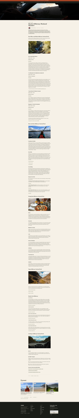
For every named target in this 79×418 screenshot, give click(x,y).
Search (57, 2)
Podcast (31, 409)
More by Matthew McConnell (24, 398)
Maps (52, 2)
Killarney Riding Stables (34, 170)
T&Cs (51, 414)
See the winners (47, 0)
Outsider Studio (42, 407)
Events (44, 2)
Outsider (29, 22)
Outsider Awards (32, 408)
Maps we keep (42, 409)
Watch (54, 2)
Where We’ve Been (48, 2)
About (41, 406)
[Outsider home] (22, 2)
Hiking (32, 22)
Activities (38, 2)
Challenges (41, 2)
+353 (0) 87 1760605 (23, 410)
